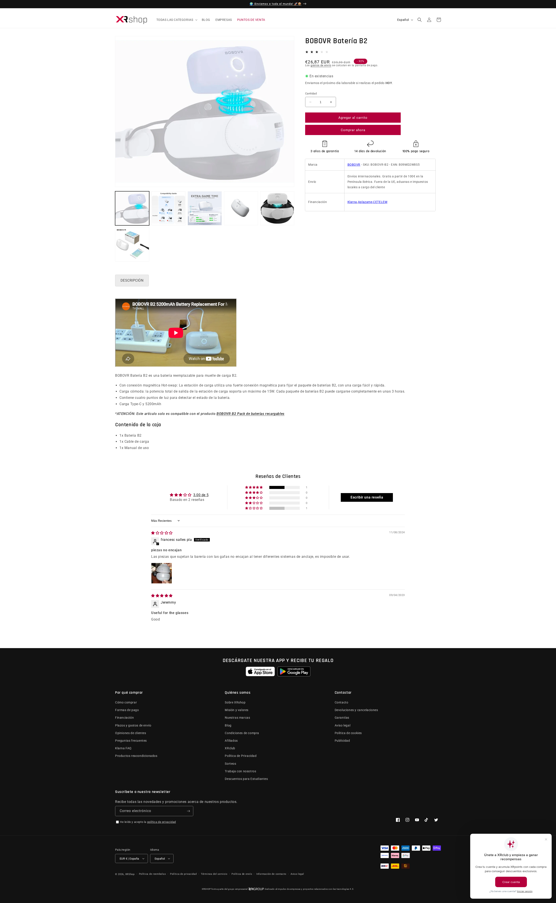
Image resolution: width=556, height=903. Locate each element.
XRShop (130, 874)
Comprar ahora (353, 130)
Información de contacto (271, 874)
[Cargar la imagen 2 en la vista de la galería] (168, 208)
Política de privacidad (183, 874)
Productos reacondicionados (136, 756)
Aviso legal (343, 725)
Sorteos (230, 763)
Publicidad (342, 740)
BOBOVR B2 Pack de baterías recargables (251, 414)
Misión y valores (236, 710)
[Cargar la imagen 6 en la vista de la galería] (132, 245)
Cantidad (311, 93)
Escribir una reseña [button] (367, 497)
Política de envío (242, 874)
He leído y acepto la (148, 822)
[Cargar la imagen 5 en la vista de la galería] (277, 208)
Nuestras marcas (237, 717)
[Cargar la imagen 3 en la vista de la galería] (205, 208)
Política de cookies (348, 733)
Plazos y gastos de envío (133, 725)
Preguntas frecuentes (131, 740)
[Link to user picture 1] (161, 573)
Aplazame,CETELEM (372, 202)
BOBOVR (354, 164)
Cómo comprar (126, 702)
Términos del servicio (214, 874)
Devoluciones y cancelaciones (356, 710)
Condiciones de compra (242, 733)
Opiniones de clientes (130, 733)
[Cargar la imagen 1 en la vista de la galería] (132, 208)
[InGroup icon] (256, 889)
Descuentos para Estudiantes (246, 779)
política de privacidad (161, 822)
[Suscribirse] (188, 811)
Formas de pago (127, 710)
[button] (176, 19)
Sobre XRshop (235, 702)
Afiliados (231, 740)
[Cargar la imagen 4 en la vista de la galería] (241, 208)
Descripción (132, 280)
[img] (162, 533)
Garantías (342, 717)
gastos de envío (321, 65)
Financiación (124, 717)
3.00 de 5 (200, 495)
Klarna (352, 202)
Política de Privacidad (240, 756)
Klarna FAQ (123, 748)
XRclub (230, 748)
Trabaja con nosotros (240, 771)
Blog (228, 725)
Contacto (341, 702)
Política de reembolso (152, 874)
